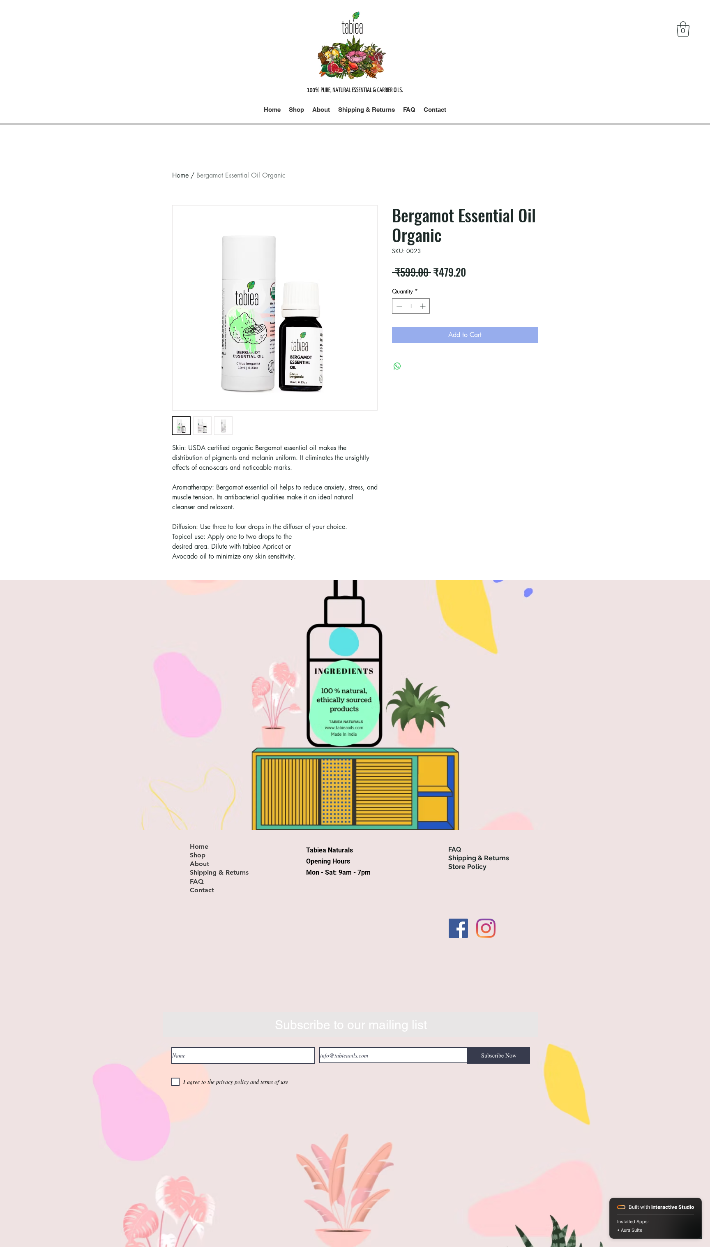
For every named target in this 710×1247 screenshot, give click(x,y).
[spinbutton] (410, 306)
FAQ (197, 881)
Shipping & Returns (219, 872)
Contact (202, 890)
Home (180, 175)
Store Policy (467, 867)
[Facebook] (458, 928)
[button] (683, 29)
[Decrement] (398, 306)
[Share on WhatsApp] (397, 366)
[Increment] (423, 306)
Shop (197, 855)
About (199, 864)
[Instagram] (486, 928)
